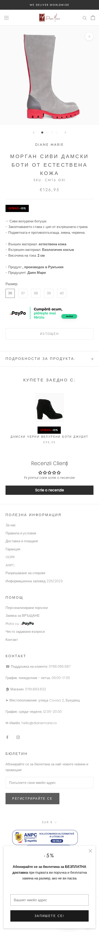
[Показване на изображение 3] (52, 132)
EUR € (47, 822)
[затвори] (90, 851)
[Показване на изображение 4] (57, 132)
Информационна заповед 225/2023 (34, 581)
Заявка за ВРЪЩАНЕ (23, 615)
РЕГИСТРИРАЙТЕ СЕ (32, 798)
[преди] (65, 132)
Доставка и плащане (22, 541)
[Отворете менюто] (6, 17)
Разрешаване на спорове (25, 572)
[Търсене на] (85, 17)
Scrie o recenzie (49, 490)
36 (10, 293)
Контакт (12, 639)
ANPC (10, 565)
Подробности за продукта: (41, 358)
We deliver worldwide (49, 5)
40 (62, 293)
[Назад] (33, 132)
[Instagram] (18, 737)
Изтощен (49, 334)
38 (36, 293)
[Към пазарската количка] (93, 17)
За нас (11, 525)
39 (49, 293)
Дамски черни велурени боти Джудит (49, 437)
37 (23, 293)
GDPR (10, 557)
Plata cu (12, 623)
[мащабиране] (89, 36)
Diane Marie (49, 144)
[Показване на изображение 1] (42, 132)
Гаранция (13, 549)
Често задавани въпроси (25, 631)
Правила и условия (21, 533)
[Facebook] (7, 737)
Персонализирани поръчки (27, 607)
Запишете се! (49, 916)
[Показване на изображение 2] (47, 132)
